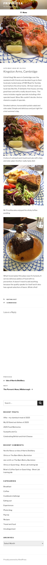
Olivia (23, 68)
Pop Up (6, 515)
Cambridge (12, 303)
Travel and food (9, 524)
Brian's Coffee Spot (11, 469)
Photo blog (7, 510)
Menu (25, 12)
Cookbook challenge (11, 496)
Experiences (8, 505)
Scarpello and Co (10, 432)
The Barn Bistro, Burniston (21, 455)
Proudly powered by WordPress (14, 560)
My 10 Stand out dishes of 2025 (16, 422)
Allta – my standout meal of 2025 (16, 418)
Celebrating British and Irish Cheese (18, 436)
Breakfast (7, 487)
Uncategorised (9, 529)
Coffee (6, 491)
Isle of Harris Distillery (26, 451)
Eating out (12, 299)
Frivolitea (13, 3)
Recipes (6, 520)
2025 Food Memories (12, 427)
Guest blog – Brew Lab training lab (24, 465)
